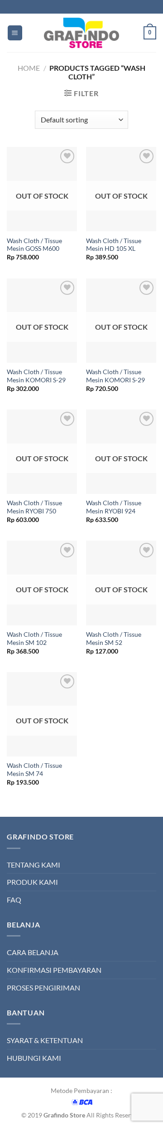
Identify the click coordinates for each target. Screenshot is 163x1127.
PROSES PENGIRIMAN (43, 987)
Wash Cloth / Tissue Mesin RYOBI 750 (34, 507)
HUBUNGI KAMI (34, 1058)
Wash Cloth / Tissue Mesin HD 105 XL (113, 245)
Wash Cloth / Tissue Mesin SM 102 (34, 638)
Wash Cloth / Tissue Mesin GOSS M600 (34, 245)
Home (29, 67)
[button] (15, 32)
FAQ (14, 899)
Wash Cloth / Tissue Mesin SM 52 (113, 638)
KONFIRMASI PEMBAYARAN (54, 970)
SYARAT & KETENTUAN (45, 1040)
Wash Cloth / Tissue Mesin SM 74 (34, 769)
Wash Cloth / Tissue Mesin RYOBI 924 (113, 507)
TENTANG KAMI (33, 864)
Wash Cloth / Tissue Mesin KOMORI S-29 (36, 376)
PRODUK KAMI (32, 882)
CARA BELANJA (32, 952)
